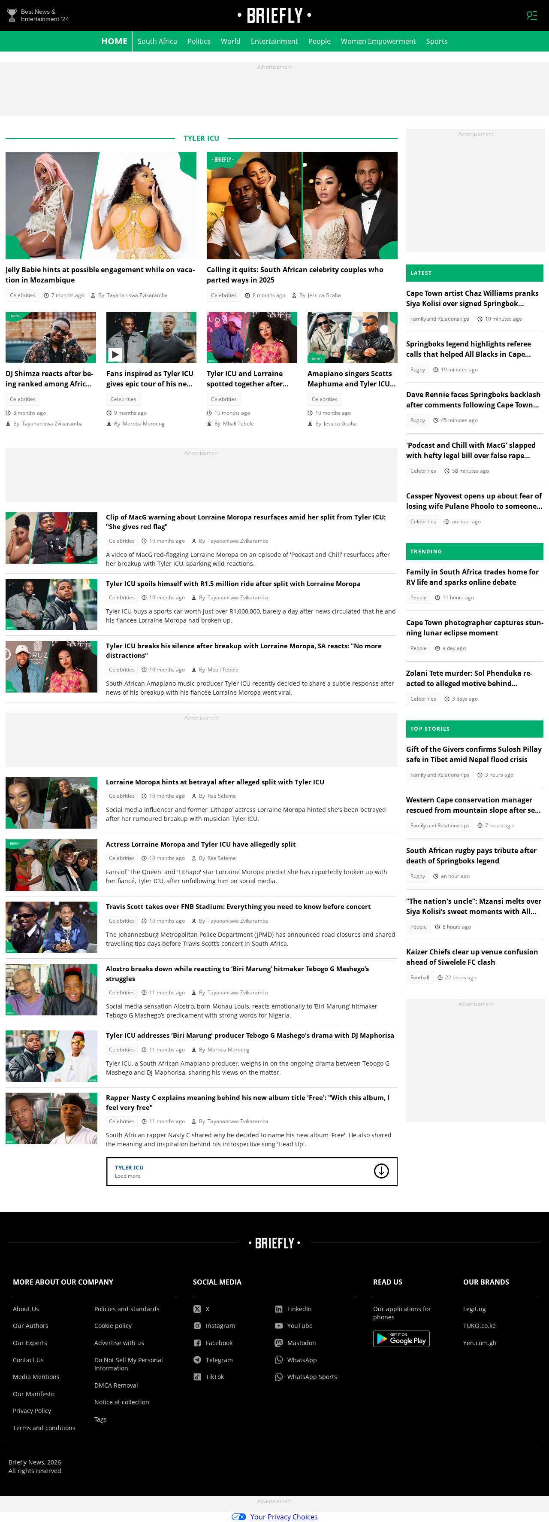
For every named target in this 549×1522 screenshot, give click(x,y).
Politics (199, 41)
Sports (437, 41)
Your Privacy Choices (284, 1517)
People (319, 41)
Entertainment (274, 41)
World (231, 41)
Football (419, 977)
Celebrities (23, 295)
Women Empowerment (378, 41)
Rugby (417, 369)
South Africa (157, 41)
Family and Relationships (439, 318)
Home (114, 41)
